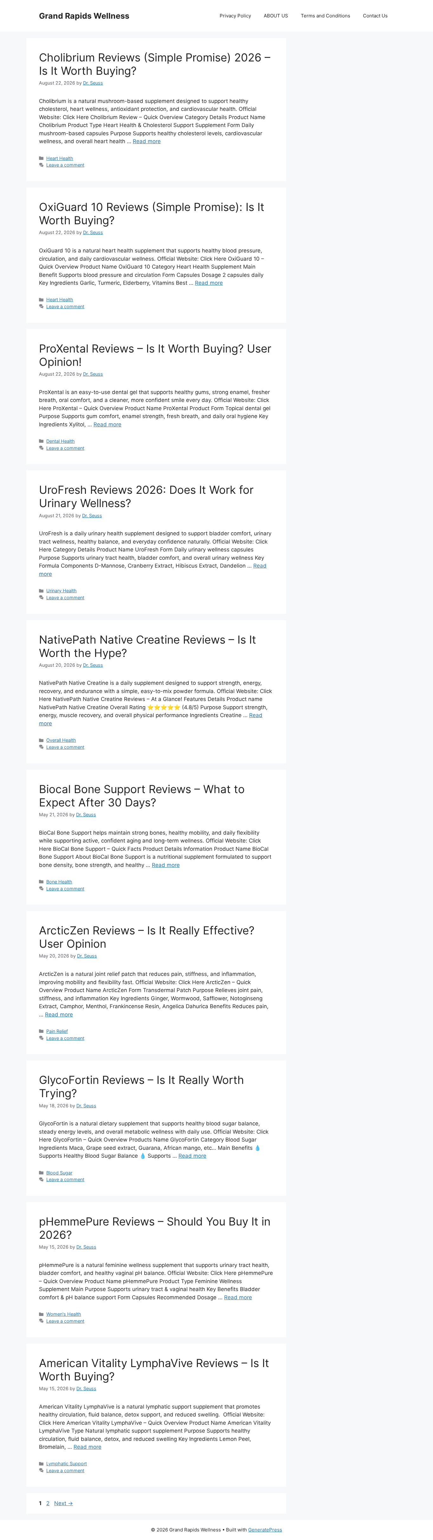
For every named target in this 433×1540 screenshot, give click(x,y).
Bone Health (59, 881)
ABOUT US (276, 16)
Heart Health (59, 158)
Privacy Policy (235, 16)
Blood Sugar (59, 1172)
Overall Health (61, 740)
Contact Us (375, 16)
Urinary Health (61, 590)
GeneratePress (265, 1530)
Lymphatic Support (66, 1463)
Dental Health (60, 441)
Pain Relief (57, 1031)
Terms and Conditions (325, 16)
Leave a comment (65, 165)
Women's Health (63, 1314)
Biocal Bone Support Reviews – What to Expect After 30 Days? (142, 795)
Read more (147, 141)
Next (63, 1503)
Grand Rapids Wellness (84, 16)
